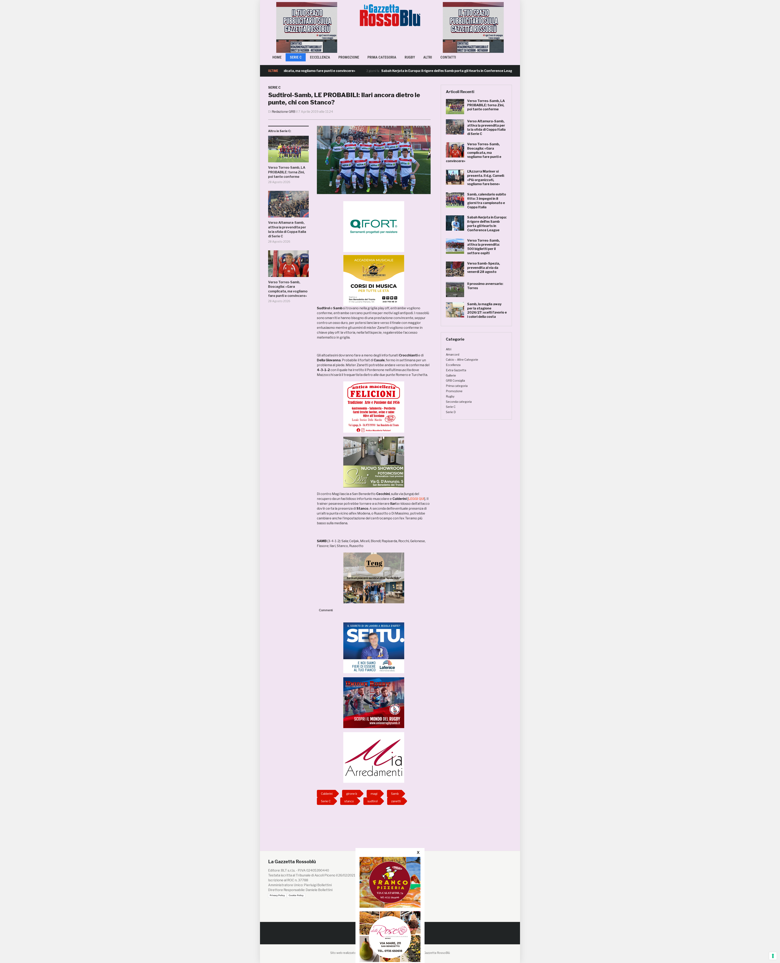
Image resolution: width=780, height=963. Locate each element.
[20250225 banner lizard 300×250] (373, 280)
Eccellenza (320, 57)
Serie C (296, 57)
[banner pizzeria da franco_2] (390, 882)
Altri (427, 57)
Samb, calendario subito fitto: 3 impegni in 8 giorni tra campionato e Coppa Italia (486, 200)
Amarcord (452, 354)
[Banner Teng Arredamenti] (373, 578)
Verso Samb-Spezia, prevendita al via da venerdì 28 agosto (483, 268)
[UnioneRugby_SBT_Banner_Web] (373, 702)
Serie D (451, 412)
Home (277, 57)
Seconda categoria (459, 401)
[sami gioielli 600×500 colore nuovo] (373, 462)
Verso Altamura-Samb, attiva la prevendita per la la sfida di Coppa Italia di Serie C (287, 229)
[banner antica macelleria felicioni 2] (373, 407)
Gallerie (451, 375)
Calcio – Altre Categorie (462, 359)
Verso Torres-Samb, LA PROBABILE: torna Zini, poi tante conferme (286, 172)
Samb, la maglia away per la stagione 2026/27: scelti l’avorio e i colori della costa (487, 310)
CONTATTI (448, 57)
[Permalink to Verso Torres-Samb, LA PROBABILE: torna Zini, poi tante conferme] (288, 151)
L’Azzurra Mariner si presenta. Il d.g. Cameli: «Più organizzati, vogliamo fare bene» (485, 177)
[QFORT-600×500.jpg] (373, 226)
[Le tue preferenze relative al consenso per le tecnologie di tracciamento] (773, 956)
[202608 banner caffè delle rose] (390, 936)
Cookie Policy (296, 895)
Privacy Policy (277, 895)
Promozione (348, 57)
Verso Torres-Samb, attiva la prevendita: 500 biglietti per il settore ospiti (483, 247)
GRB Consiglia (455, 380)
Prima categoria (381, 57)
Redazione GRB (283, 112)
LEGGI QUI (416, 499)
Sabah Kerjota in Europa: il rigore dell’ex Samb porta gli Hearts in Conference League (400, 71)
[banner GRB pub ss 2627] (306, 27)
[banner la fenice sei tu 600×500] (373, 647)
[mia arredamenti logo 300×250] (373, 757)
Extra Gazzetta (456, 370)
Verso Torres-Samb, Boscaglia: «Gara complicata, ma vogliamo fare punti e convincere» (288, 289)
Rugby (410, 57)
